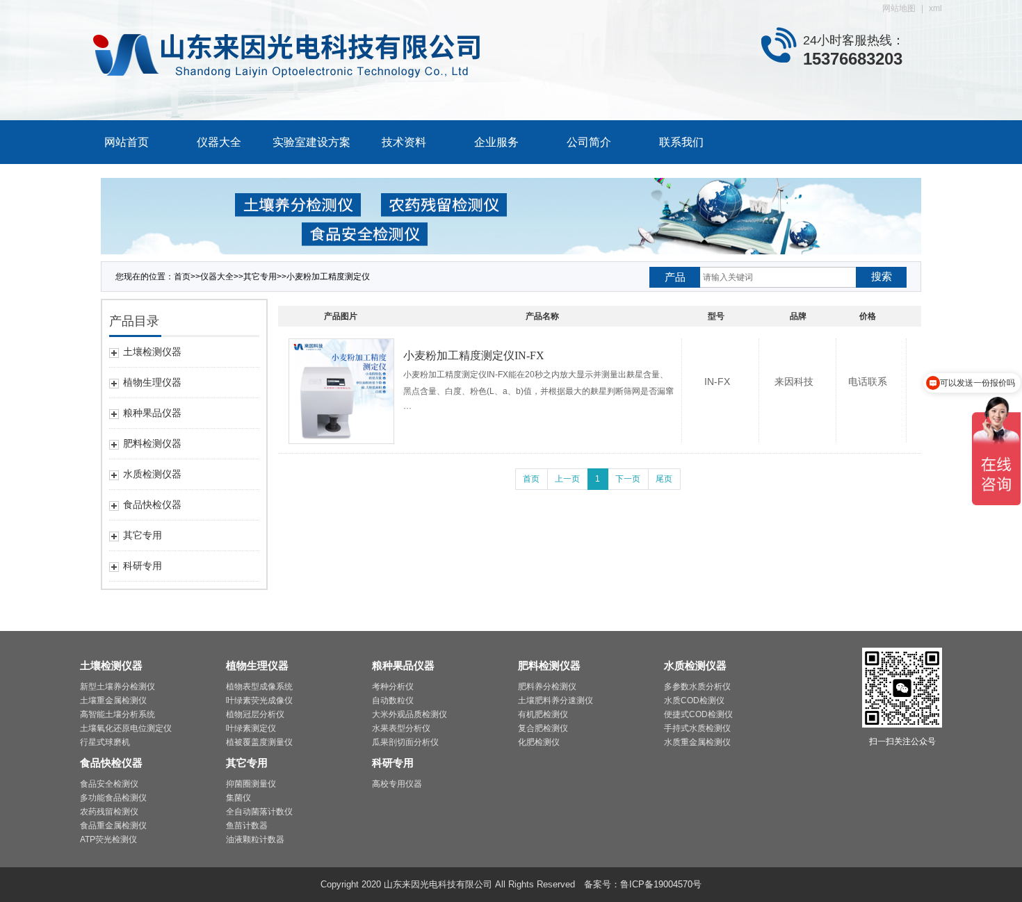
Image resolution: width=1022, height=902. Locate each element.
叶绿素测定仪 (251, 728)
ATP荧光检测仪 (108, 839)
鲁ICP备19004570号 (660, 884)
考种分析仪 (393, 686)
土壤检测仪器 (111, 665)
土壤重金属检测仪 (113, 700)
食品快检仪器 (111, 763)
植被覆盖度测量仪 (259, 742)
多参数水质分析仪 (697, 686)
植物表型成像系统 (259, 686)
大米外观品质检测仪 (409, 714)
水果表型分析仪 (401, 728)
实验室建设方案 (311, 142)
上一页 (567, 479)
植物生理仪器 (257, 665)
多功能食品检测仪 (113, 798)
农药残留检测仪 (109, 812)
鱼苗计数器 (247, 825)
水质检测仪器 (695, 665)
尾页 (664, 479)
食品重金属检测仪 (113, 825)
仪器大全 (219, 142)
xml (935, 8)
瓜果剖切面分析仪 (405, 742)
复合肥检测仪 (543, 728)
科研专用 (393, 763)
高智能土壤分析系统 (117, 714)
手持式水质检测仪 (697, 728)
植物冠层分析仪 (255, 714)
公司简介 (589, 142)
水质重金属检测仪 (697, 742)
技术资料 (404, 142)
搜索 (881, 276)
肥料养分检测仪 (547, 686)
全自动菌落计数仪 (259, 812)
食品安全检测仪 (109, 784)
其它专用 (260, 276)
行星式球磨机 (105, 742)
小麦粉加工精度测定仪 (328, 276)
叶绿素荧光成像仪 (259, 700)
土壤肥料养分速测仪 (555, 700)
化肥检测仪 (539, 742)
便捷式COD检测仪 (698, 714)
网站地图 (899, 8)
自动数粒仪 (393, 700)
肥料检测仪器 (549, 665)
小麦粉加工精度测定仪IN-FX (473, 355)
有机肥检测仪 (543, 714)
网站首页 (126, 142)
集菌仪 (238, 798)
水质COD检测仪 (694, 700)
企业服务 (496, 142)
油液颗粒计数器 (255, 839)
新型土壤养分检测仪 (117, 686)
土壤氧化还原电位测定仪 (126, 728)
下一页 (627, 479)
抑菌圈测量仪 (251, 784)
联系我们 (681, 142)
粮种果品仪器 (403, 665)
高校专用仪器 (397, 784)
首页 (182, 276)
